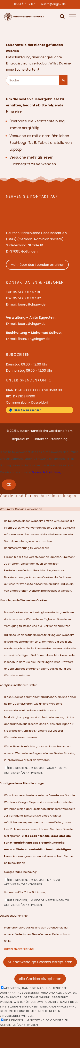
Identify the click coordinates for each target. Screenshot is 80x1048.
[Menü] (70, 16)
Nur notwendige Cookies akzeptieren (40, 962)
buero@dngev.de (53, 4)
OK (8, 484)
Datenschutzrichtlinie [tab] (14, 916)
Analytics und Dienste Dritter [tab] (18, 685)
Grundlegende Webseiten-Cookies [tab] (23, 600)
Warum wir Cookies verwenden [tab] (21, 509)
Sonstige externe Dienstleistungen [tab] (22, 783)
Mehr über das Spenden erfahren (37, 264)
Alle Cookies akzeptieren (40, 978)
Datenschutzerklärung (47, 472)
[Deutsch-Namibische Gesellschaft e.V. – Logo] (24, 17)
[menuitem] (26, 4)
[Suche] (61, 16)
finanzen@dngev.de (34, 338)
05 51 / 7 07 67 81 (26, 4)
